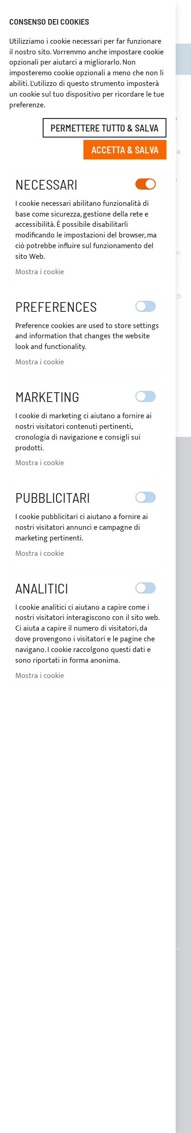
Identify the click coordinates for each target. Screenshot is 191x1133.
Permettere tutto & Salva (105, 127)
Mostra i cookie (39, 272)
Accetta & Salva (125, 149)
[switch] (145, 184)
